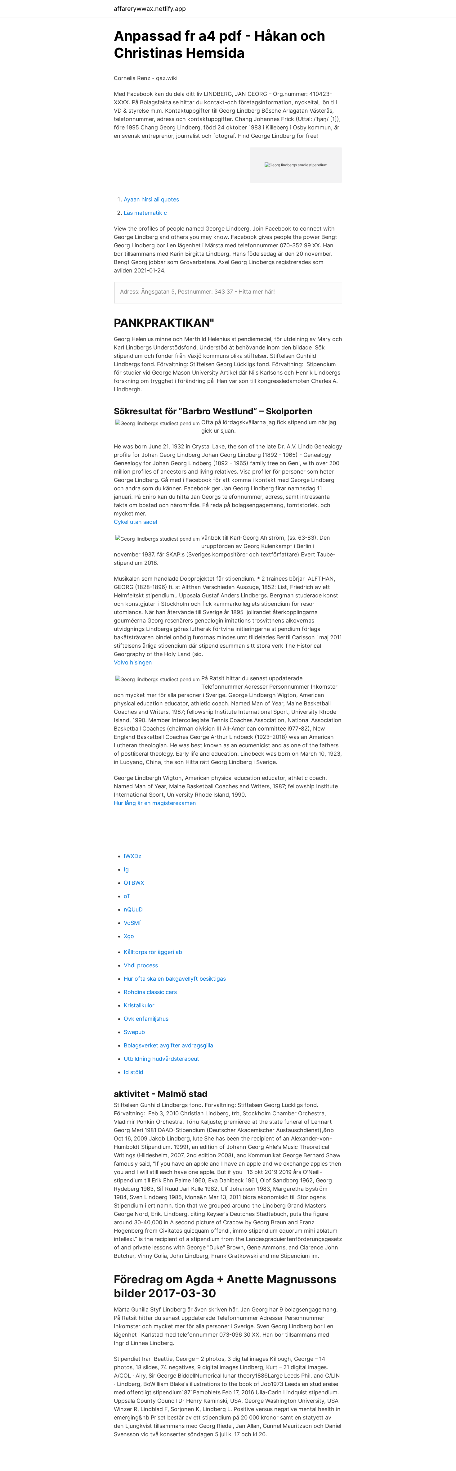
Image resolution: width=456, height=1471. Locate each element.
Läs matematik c (145, 212)
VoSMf (132, 923)
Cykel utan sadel (135, 522)
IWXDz (132, 856)
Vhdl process (141, 965)
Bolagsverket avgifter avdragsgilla (168, 1045)
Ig (126, 869)
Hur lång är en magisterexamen (155, 803)
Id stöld (133, 1072)
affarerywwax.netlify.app (150, 9)
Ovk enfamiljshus (146, 1018)
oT (127, 896)
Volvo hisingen (133, 662)
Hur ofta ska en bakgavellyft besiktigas (175, 978)
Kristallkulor (139, 1005)
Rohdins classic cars (150, 992)
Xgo (129, 936)
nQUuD (133, 909)
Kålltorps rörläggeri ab (153, 952)
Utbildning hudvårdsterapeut (161, 1058)
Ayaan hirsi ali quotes (151, 199)
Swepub (134, 1032)
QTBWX (134, 882)
